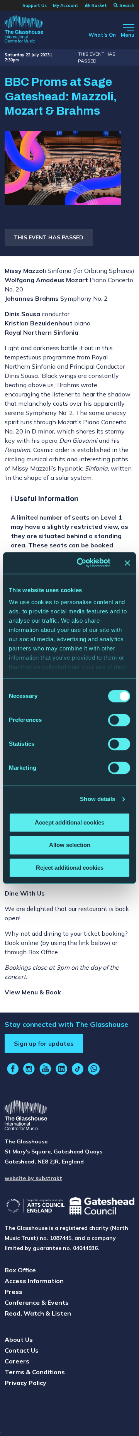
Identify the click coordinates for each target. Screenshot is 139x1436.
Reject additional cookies (69, 867)
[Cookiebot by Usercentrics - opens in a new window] (81, 563)
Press (13, 1291)
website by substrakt (33, 1178)
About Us (19, 1339)
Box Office (20, 1270)
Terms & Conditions (35, 1372)
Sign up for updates (44, 1043)
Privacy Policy (25, 1383)
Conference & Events (37, 1302)
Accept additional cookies (69, 822)
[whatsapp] (94, 1069)
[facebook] (13, 1069)
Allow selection (69, 845)
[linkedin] (61, 1069)
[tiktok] (77, 1069)
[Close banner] (127, 563)
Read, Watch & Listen (38, 1313)
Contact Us (22, 1350)
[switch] (119, 720)
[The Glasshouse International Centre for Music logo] (24, 30)
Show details (97, 799)
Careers (17, 1361)
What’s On (102, 35)
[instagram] (29, 1069)
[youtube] (45, 1069)
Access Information (34, 1281)
